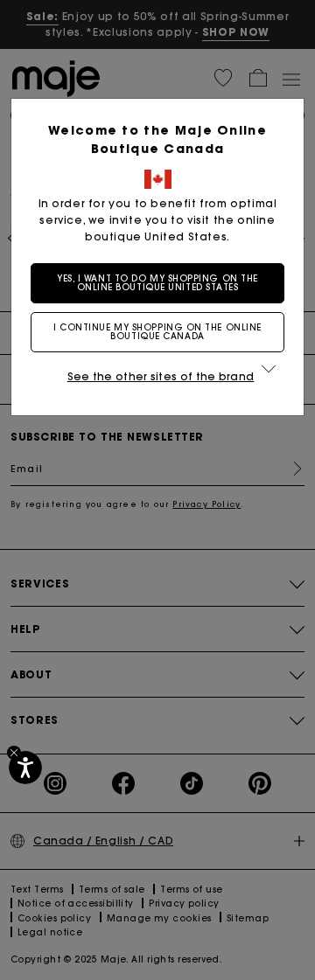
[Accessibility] (25, 767)
